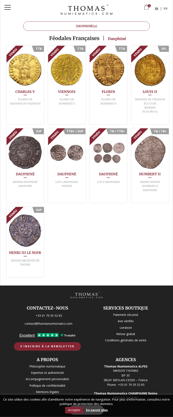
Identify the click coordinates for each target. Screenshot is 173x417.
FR (156, 8)
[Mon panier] (146, 7)
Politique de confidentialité (47, 385)
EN (166, 8)
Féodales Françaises (74, 38)
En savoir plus (97, 410)
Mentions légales (47, 392)
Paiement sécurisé (125, 315)
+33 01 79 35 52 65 (49, 316)
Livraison (126, 328)
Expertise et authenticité (47, 373)
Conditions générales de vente (125, 340)
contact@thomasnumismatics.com (48, 324)
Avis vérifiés (126, 321)
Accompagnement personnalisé (47, 379)
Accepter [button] (74, 410)
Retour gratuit (125, 334)
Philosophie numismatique (47, 366)
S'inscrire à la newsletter (47, 346)
